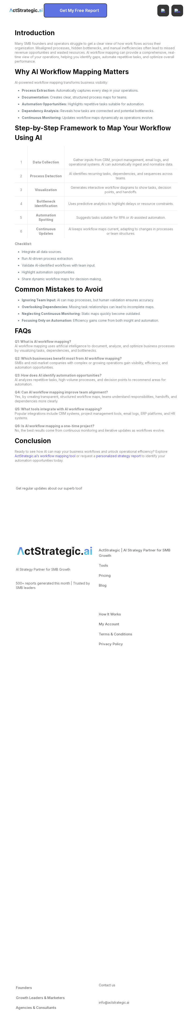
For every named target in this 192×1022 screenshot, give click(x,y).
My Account (109, 624)
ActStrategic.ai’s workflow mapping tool (45, 456)
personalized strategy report (118, 456)
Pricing (105, 575)
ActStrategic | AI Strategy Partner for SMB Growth (134, 553)
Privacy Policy (111, 644)
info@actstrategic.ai (114, 1002)
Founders (24, 987)
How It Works (110, 614)
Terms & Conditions (115, 634)
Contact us (107, 985)
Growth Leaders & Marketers (40, 998)
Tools (103, 565)
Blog (103, 585)
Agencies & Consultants (36, 1007)
